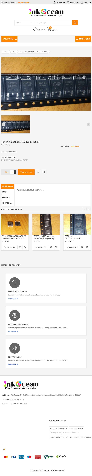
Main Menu (84, 39)
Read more (12, 299)
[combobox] (53, 23)
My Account (60, 3)
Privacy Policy (55, 433)
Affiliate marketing (57, 437)
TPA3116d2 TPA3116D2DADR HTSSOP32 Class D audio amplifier (75, 237)
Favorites (41, 29)
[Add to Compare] (43, 172)
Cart (53, 30)
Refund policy (86, 437)
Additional (7, 203)
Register (21, 2)
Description (7, 186)
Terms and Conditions (71, 433)
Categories (8, 39)
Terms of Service (72, 437)
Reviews (6, 197)
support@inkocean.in (19, 403)
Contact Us (63, 428)
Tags (4, 192)
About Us (53, 428)
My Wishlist (74, 3)
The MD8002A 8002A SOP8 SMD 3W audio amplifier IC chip (14, 237)
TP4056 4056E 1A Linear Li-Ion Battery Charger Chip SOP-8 (45, 237)
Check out (87, 3)
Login (27, 2)
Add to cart (27, 172)
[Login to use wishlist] (37, 172)
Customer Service (76, 428)
